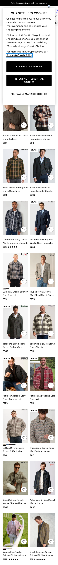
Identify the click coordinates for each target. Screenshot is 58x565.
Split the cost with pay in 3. (29, 3)
